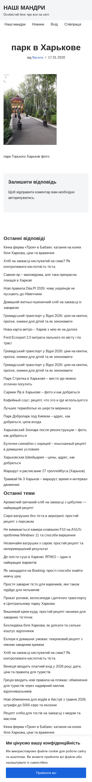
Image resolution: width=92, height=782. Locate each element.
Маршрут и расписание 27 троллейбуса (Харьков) (44, 471)
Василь (37, 57)
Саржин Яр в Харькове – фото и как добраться (42, 392)
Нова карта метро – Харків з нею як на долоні (40, 329)
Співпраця (72, 24)
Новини (38, 24)
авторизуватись (21, 198)
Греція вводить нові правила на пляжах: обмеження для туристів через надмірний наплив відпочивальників (45, 685)
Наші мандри (14, 24)
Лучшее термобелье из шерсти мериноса (37, 408)
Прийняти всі (46, 773)
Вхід (54, 24)
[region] (46, 759)
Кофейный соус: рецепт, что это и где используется (46, 400)
